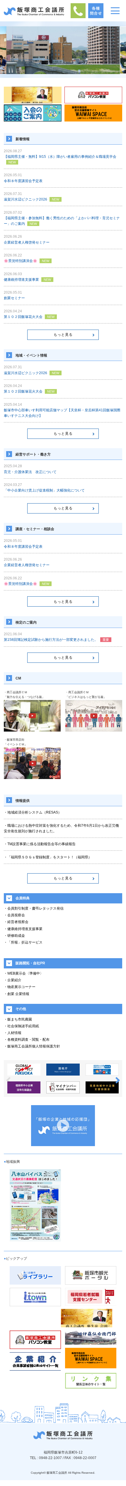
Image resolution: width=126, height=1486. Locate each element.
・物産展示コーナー (19, 987)
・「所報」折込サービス (23, 942)
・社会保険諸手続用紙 (21, 1026)
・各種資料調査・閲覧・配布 (27, 1040)
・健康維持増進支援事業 (23, 929)
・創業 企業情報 (16, 994)
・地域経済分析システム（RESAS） (33, 812)
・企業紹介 (12, 980)
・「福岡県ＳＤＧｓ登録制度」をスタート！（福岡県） (48, 857)
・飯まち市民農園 (18, 1019)
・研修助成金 (14, 936)
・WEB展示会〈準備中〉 (23, 973)
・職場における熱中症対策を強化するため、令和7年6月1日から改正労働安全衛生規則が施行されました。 (61, 828)
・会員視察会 (14, 915)
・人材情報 (12, 1033)
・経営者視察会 (16, 922)
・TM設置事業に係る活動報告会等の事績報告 (40, 844)
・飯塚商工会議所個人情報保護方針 (32, 1046)
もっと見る (63, 335)
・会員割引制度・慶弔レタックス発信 (34, 908)
